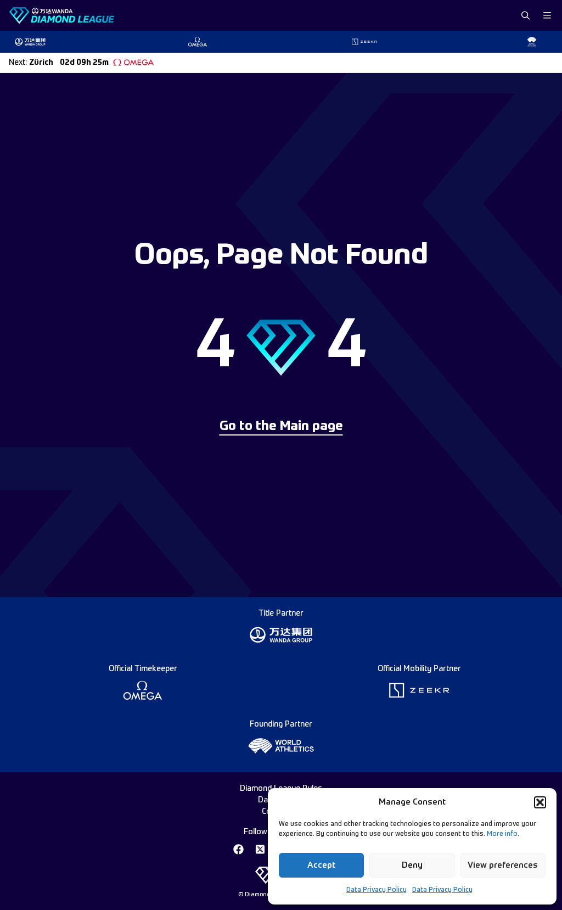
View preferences (503, 865)
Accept (321, 865)
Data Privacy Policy (376, 890)
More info (502, 834)
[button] (540, 802)
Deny (412, 865)
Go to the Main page (281, 426)
